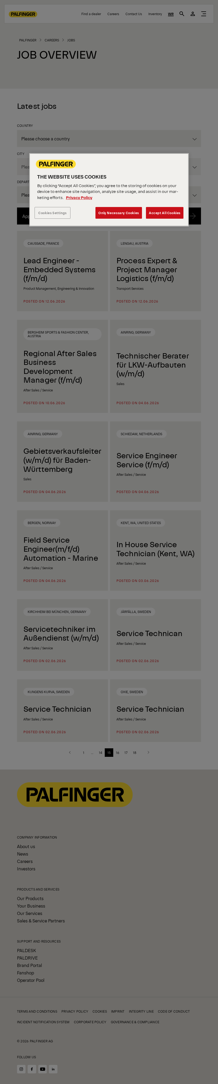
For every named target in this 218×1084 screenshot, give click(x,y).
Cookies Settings (52, 213)
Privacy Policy (79, 197)
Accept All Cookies (165, 213)
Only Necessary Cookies (118, 213)
